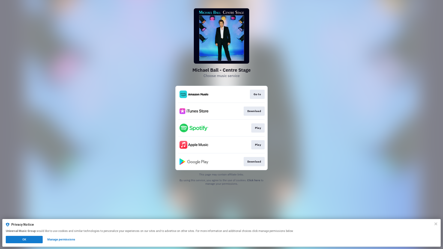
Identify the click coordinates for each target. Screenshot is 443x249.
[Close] (436, 224)
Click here (253, 180)
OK (24, 239)
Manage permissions (61, 239)
